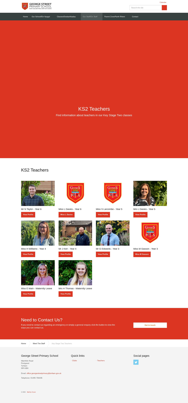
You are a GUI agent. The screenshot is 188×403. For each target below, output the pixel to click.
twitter (136, 362)
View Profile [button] (28, 214)
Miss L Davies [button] (66, 214)
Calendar (163, 2)
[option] (94, 111)
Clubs (74, 360)
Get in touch (150, 325)
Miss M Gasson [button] (142, 254)
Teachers (101, 360)
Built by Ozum (31, 392)
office (44, 373)
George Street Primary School (36, 6)
